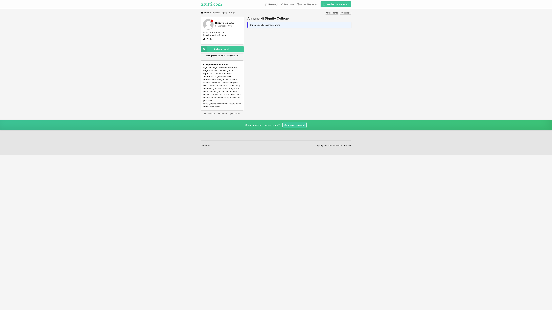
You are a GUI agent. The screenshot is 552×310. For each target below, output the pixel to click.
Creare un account (294, 125)
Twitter (223, 113)
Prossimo (345, 13)
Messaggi (273, 4)
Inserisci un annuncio (337, 4)
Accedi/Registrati (308, 4)
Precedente (332, 13)
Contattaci (205, 145)
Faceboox (210, 113)
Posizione (289, 4)
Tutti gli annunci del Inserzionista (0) (222, 56)
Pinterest (236, 113)
